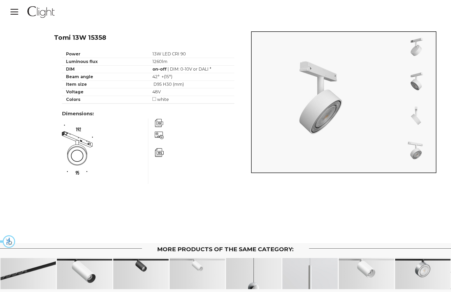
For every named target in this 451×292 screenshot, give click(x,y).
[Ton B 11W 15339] (366, 273)
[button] (8, 241)
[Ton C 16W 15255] (84, 273)
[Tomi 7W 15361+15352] (423, 273)
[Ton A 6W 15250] (141, 273)
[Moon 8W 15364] (254, 273)
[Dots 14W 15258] (28, 273)
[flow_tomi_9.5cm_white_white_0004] (416, 151)
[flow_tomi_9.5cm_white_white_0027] (416, 82)
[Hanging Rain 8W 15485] (310, 273)
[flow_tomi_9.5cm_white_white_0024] (416, 116)
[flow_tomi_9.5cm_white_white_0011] (416, 47)
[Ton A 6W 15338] (197, 273)
